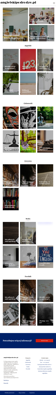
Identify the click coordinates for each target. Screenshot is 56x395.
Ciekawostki (28, 103)
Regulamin (32, 393)
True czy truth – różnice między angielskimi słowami (9, 91)
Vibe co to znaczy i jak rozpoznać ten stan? (44, 125)
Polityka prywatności (9, 393)
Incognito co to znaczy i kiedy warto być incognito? (28, 125)
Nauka (28, 219)
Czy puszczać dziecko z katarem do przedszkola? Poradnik (40, 20)
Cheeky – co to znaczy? (45, 360)
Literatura (28, 161)
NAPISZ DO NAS (44, 340)
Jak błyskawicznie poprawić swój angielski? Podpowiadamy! (39, 37)
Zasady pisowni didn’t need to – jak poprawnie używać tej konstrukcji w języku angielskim (44, 367)
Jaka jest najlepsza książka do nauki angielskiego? (10, 206)
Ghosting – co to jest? (44, 322)
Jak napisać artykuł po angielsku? (10, 322)
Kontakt (6, 383)
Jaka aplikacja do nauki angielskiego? (10, 240)
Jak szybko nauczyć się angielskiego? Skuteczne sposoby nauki (10, 67)
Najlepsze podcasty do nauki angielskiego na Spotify (44, 240)
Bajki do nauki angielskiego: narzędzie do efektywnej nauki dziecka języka (27, 264)
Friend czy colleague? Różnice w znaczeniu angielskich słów (44, 91)
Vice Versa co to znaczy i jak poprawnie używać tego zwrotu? (10, 149)
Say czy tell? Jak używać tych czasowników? (43, 67)
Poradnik (28, 276)
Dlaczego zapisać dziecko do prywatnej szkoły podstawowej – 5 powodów (14, 36)
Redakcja (6, 380)
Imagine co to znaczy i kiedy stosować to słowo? (27, 149)
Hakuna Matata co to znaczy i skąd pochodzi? (10, 125)
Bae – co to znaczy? (44, 362)
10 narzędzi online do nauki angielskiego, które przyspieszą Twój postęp (45, 264)
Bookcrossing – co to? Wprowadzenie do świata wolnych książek (44, 183)
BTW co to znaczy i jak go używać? (44, 149)
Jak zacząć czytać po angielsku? (27, 183)
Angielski (28, 46)
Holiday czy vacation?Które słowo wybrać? (26, 91)
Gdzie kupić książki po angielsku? (10, 183)
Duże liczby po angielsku (26, 67)
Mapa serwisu (22, 393)
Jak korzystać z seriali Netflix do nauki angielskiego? (10, 264)
